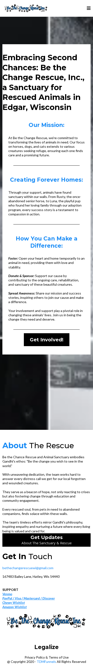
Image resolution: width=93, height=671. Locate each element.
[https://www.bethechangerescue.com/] (26, 8)
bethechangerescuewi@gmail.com (27, 568)
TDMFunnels (46, 662)
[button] (89, 8)
